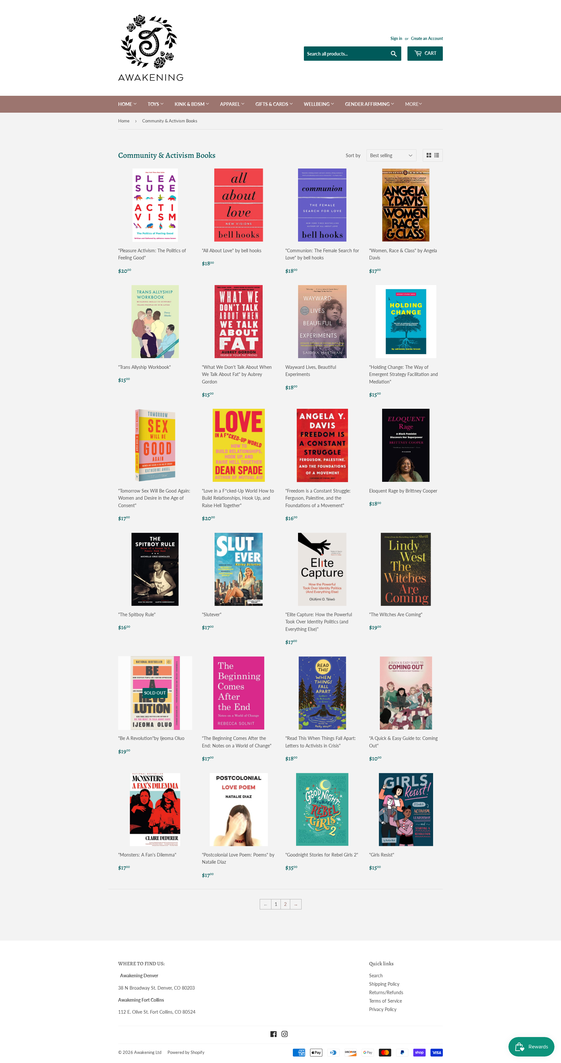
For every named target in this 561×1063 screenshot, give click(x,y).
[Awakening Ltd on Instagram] (284, 1035)
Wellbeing (317, 104)
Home (125, 104)
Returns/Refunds (386, 992)
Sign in (396, 38)
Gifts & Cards (272, 104)
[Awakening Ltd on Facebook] (273, 1035)
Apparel (230, 104)
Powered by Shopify (186, 1052)
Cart (430, 53)
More (411, 104)
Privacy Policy (382, 1009)
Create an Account (427, 38)
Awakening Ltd (147, 1052)
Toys (154, 104)
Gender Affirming (368, 104)
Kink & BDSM (190, 104)
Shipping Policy (384, 984)
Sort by (353, 155)
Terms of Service (385, 1001)
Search (376, 975)
